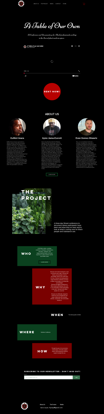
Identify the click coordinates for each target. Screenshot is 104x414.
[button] (84, 4)
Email (25, 374)
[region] (52, 216)
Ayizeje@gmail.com (56, 407)
